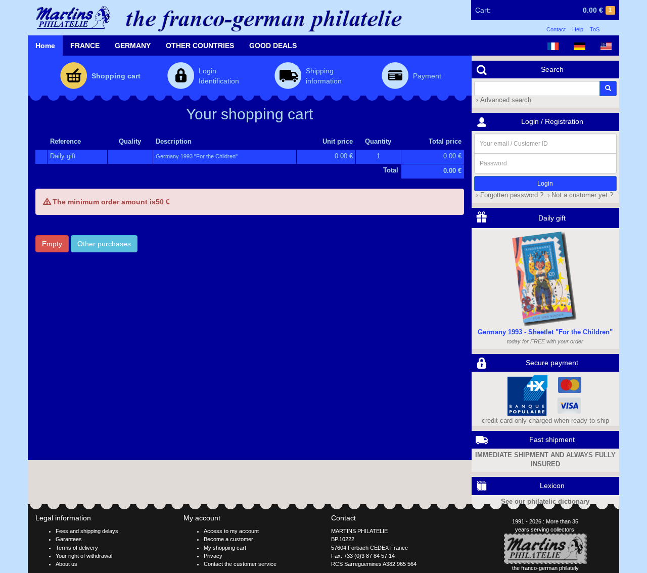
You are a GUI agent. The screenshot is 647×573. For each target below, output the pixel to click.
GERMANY (133, 45)
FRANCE (85, 45)
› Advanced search (502, 100)
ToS (594, 29)
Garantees (69, 539)
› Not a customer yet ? (579, 195)
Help (577, 29)
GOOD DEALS (273, 45)
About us (66, 564)
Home (45, 45)
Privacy (213, 556)
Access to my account (231, 531)
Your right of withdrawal (84, 556)
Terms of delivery (77, 548)
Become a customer (228, 539)
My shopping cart (225, 548)
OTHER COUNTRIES (200, 45)
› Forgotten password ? (508, 195)
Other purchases (104, 244)
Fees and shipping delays (87, 531)
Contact (556, 29)
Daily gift (63, 156)
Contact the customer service (240, 564)
